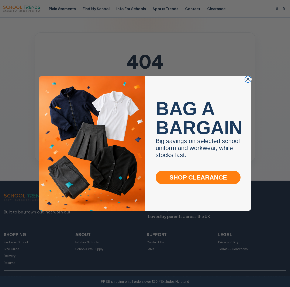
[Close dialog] (248, 79)
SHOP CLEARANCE (198, 177)
